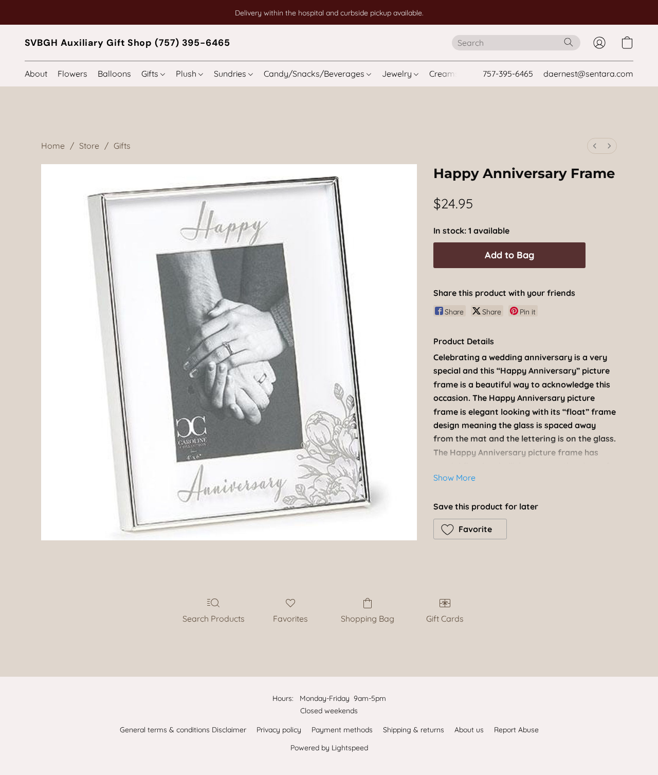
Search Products (213, 618)
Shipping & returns (413, 729)
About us (469, 729)
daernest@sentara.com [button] (588, 73)
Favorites (290, 618)
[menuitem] (595, 145)
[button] (127, 43)
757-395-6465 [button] (508, 73)
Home (53, 145)
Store (89, 145)
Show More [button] (454, 477)
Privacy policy (279, 729)
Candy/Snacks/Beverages (315, 73)
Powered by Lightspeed (329, 747)
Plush (187, 73)
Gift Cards (445, 618)
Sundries (231, 73)
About (36, 73)
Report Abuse (516, 729)
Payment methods (342, 729)
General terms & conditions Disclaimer (183, 729)
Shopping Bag (367, 618)
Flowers (72, 73)
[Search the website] (568, 42)
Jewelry (398, 73)
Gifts (150, 73)
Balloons (114, 73)
